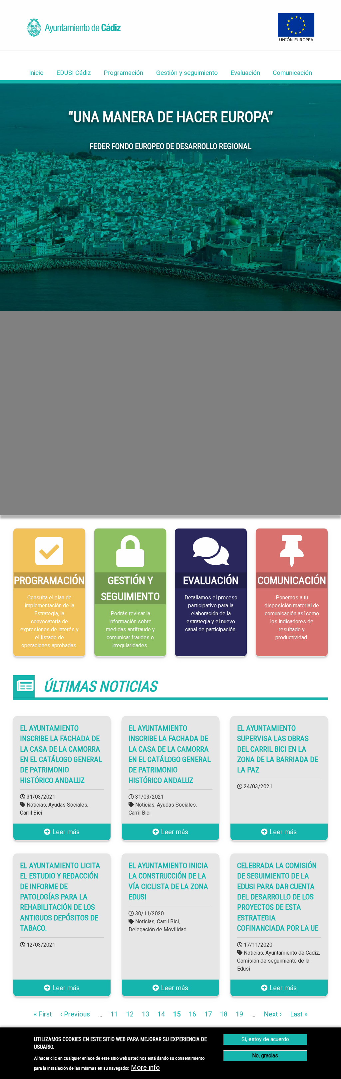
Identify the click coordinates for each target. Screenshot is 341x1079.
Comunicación (292, 73)
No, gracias (265, 1055)
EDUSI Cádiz (73, 73)
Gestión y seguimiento (187, 73)
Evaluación (245, 73)
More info (145, 1067)
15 (176, 1014)
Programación (123, 73)
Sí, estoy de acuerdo (265, 1039)
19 (239, 1014)
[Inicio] (74, 34)
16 (192, 1014)
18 (223, 1014)
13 (145, 1014)
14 (161, 1014)
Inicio (36, 73)
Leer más (65, 832)
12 (130, 1014)
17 (208, 1014)
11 (114, 1014)
